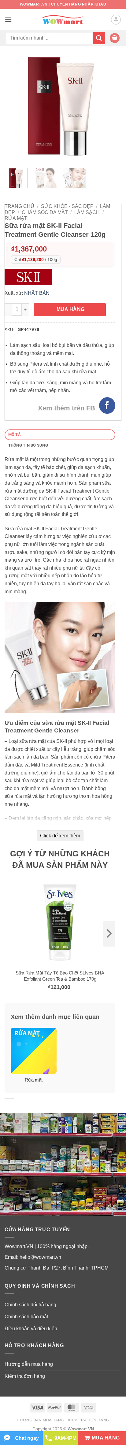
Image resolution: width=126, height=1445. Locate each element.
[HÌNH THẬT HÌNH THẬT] (60, 107)
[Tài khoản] (116, 20)
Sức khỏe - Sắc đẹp (67, 206)
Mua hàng (71, 309)
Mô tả (14, 434)
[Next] (105, 108)
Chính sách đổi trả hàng (30, 1304)
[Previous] (14, 108)
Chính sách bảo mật (26, 1316)
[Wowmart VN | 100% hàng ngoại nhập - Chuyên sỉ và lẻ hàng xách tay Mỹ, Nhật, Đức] (63, 20)
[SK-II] (30, 276)
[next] (109, 934)
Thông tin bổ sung (28, 445)
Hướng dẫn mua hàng (29, 1364)
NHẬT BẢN (37, 293)
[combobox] (49, 38)
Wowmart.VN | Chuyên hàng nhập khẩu (63, 4)
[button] (8, 19)
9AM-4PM (65, 1438)
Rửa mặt (16, 218)
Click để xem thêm (60, 835)
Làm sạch (87, 212)
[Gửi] (99, 38)
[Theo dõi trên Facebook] (107, 405)
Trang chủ (19, 206)
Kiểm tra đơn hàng (25, 1376)
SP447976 (28, 329)
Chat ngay (27, 1438)
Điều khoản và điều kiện (31, 1328)
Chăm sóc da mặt (45, 212)
